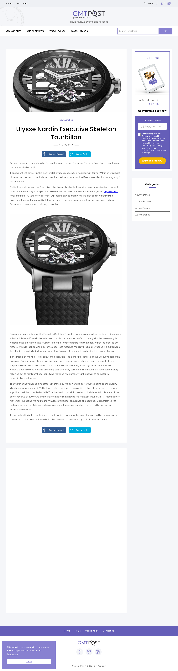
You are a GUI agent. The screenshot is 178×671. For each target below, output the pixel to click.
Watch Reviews (143, 201)
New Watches (142, 195)
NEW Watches (13, 31)
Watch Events (57, 31)
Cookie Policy (91, 630)
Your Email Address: (152, 120)
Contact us (21, 3)
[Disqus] (66, 491)
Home (9, 3)
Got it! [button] (29, 661)
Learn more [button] (12, 654)
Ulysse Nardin (111, 191)
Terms (78, 630)
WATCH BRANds (79, 31)
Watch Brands (142, 215)
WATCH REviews (35, 31)
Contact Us (108, 630)
